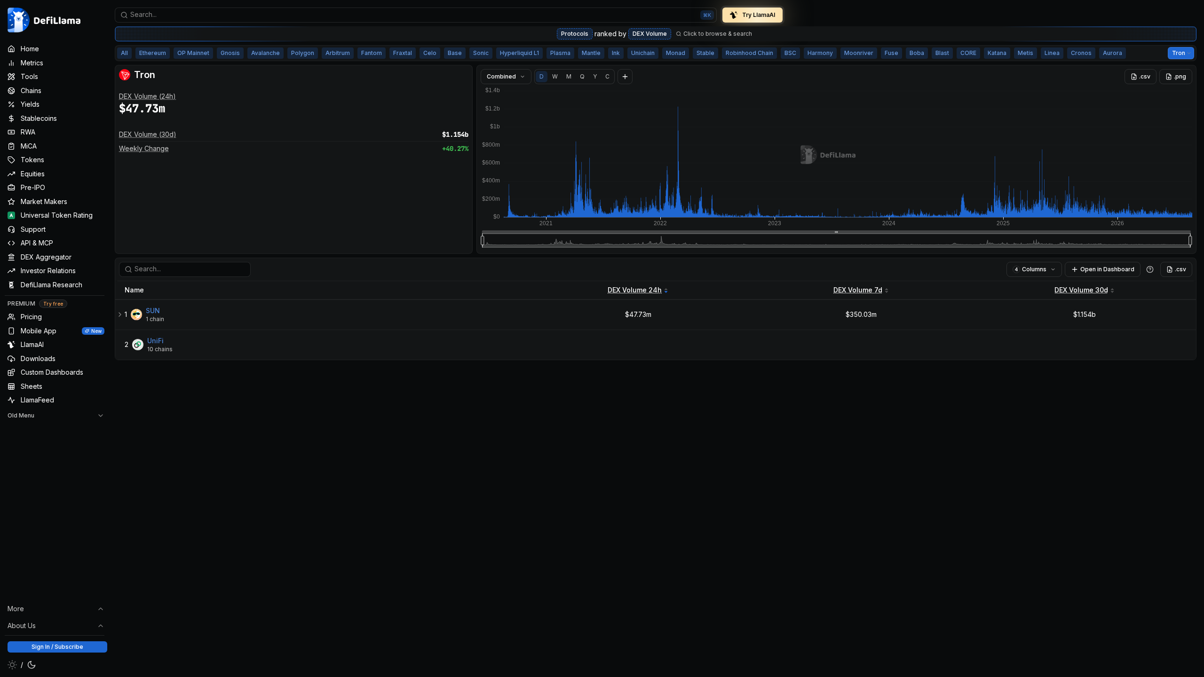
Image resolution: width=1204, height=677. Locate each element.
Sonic (481, 52)
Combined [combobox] (501, 76)
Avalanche (265, 52)
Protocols (574, 33)
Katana (997, 52)
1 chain (155, 319)
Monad (675, 52)
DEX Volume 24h (635, 290)
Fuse (891, 52)
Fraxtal (402, 52)
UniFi (155, 341)
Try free (53, 304)
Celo (429, 52)
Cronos (1081, 52)
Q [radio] (582, 76)
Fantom (371, 52)
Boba (917, 52)
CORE (968, 52)
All (124, 52)
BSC (790, 52)
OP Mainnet (193, 52)
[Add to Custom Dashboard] (625, 76)
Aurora (1112, 52)
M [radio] (568, 76)
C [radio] (607, 76)
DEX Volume (650, 33)
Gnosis (230, 52)
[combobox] (416, 15)
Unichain (643, 52)
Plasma (560, 52)
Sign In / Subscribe (57, 646)
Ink (616, 52)
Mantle (591, 52)
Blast (942, 52)
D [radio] (541, 76)
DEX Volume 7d (857, 290)
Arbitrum (337, 52)
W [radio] (555, 76)
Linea (1052, 52)
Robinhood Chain (749, 52)
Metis (1025, 52)
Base (455, 52)
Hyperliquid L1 (519, 52)
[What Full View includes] (1149, 269)
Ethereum (152, 52)
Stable (705, 52)
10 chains (160, 349)
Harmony (820, 52)
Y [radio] (595, 76)
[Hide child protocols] (120, 314)
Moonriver (858, 52)
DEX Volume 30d (1081, 290)
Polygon (302, 52)
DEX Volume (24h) (147, 96)
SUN (153, 311)
